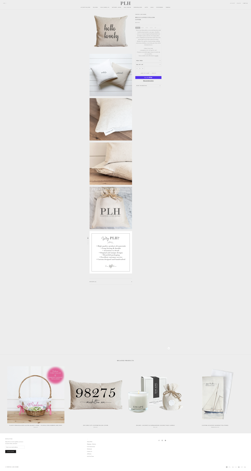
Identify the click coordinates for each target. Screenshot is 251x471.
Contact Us (89, 451)
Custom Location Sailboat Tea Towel (215, 425)
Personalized (138, 7)
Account (232, 3)
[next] (246, 395)
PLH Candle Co (105, 7)
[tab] (137, 28)
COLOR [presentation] (151, 27)
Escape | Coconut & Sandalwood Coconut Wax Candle (155, 425)
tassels (156, 55)
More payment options (148, 80)
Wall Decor (127, 7)
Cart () (245, 3)
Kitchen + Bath (116, 7)
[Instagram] (162, 440)
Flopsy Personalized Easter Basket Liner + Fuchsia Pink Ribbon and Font (35, 425)
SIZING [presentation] (147, 27)
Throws (168, 7)
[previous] (4, 395)
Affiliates (89, 454)
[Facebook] (159, 440)
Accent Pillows (85, 7)
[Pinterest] (165, 440)
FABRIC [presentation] (142, 27)
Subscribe (10, 451)
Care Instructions (91, 446)
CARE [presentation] (155, 27)
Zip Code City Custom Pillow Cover (95, 425)
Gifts (146, 7)
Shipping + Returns (91, 444)
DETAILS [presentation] (137, 27)
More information (141, 85)
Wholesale (89, 449)
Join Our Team (90, 456)
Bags (152, 7)
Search (239, 3)
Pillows (95, 7)
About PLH (89, 441)
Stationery (159, 7)
